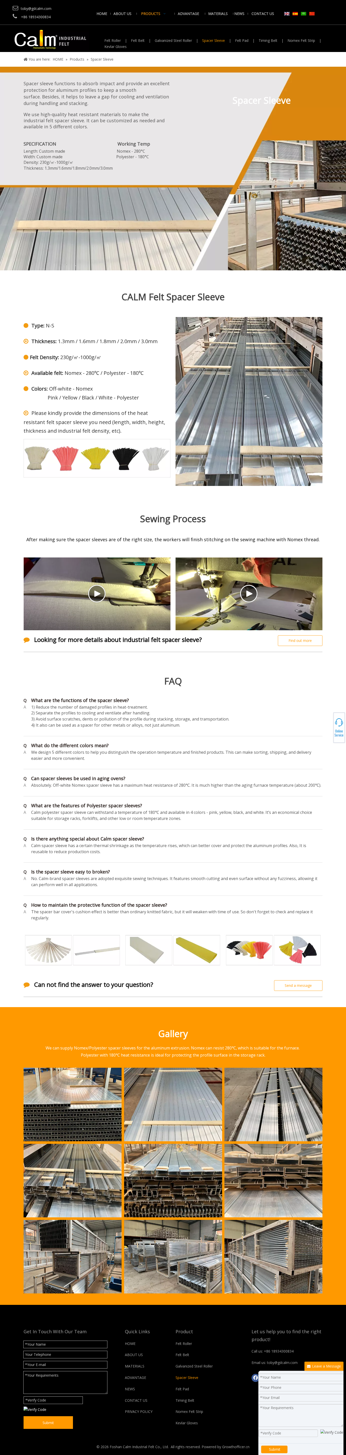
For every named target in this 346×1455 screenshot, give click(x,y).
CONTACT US (136, 1400)
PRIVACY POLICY (138, 1411)
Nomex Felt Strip (301, 40)
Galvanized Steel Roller (173, 40)
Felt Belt (138, 40)
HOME (130, 1343)
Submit (48, 1422)
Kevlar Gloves (115, 46)
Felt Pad (241, 40)
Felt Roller (112, 40)
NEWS (130, 1389)
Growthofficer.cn (235, 1446)
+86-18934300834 (328, 725)
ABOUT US (134, 1354)
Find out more (300, 640)
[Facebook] (256, 1378)
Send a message (298, 985)
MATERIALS (134, 1366)
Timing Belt (268, 40)
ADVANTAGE (135, 1377)
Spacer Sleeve (213, 40)
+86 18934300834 (279, 1351)
